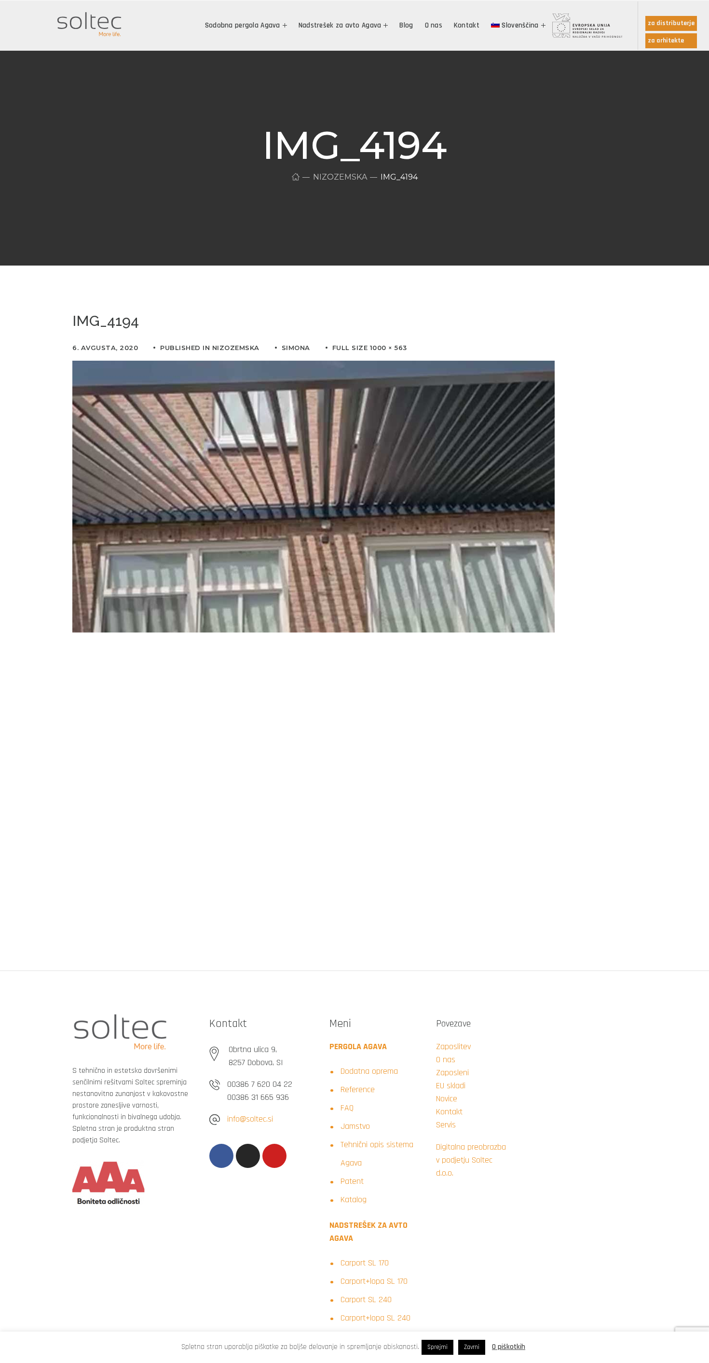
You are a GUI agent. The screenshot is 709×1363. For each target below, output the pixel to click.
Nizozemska (340, 177)
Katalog (354, 1199)
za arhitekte (666, 40)
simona (296, 347)
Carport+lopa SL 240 (375, 1317)
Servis (446, 1124)
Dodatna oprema (369, 1071)
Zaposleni (452, 1072)
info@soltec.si (250, 1118)
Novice (446, 1098)
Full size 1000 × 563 (369, 347)
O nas (445, 1059)
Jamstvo (355, 1126)
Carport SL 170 (365, 1262)
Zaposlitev (453, 1046)
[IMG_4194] (313, 368)
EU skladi (450, 1085)
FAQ (347, 1107)
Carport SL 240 (366, 1299)
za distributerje (671, 23)
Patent (352, 1181)
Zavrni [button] (471, 1347)
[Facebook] (221, 1156)
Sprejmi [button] (437, 1347)
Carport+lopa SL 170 (374, 1281)
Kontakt (449, 1111)
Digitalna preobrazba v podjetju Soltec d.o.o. (471, 1160)
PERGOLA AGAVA (358, 1046)
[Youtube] (274, 1156)
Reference (358, 1089)
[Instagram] (248, 1156)
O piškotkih (508, 1346)
